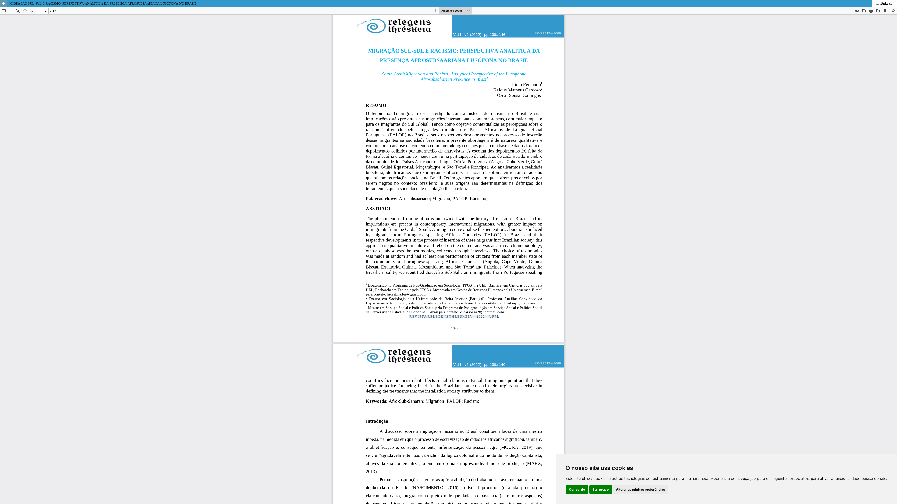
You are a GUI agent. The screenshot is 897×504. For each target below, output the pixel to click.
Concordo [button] (577, 489)
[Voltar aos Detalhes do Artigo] (3, 3)
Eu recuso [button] (601, 489)
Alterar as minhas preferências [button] (640, 489)
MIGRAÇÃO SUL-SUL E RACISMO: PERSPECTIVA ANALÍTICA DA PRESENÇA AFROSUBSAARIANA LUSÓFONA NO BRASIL (103, 3)
